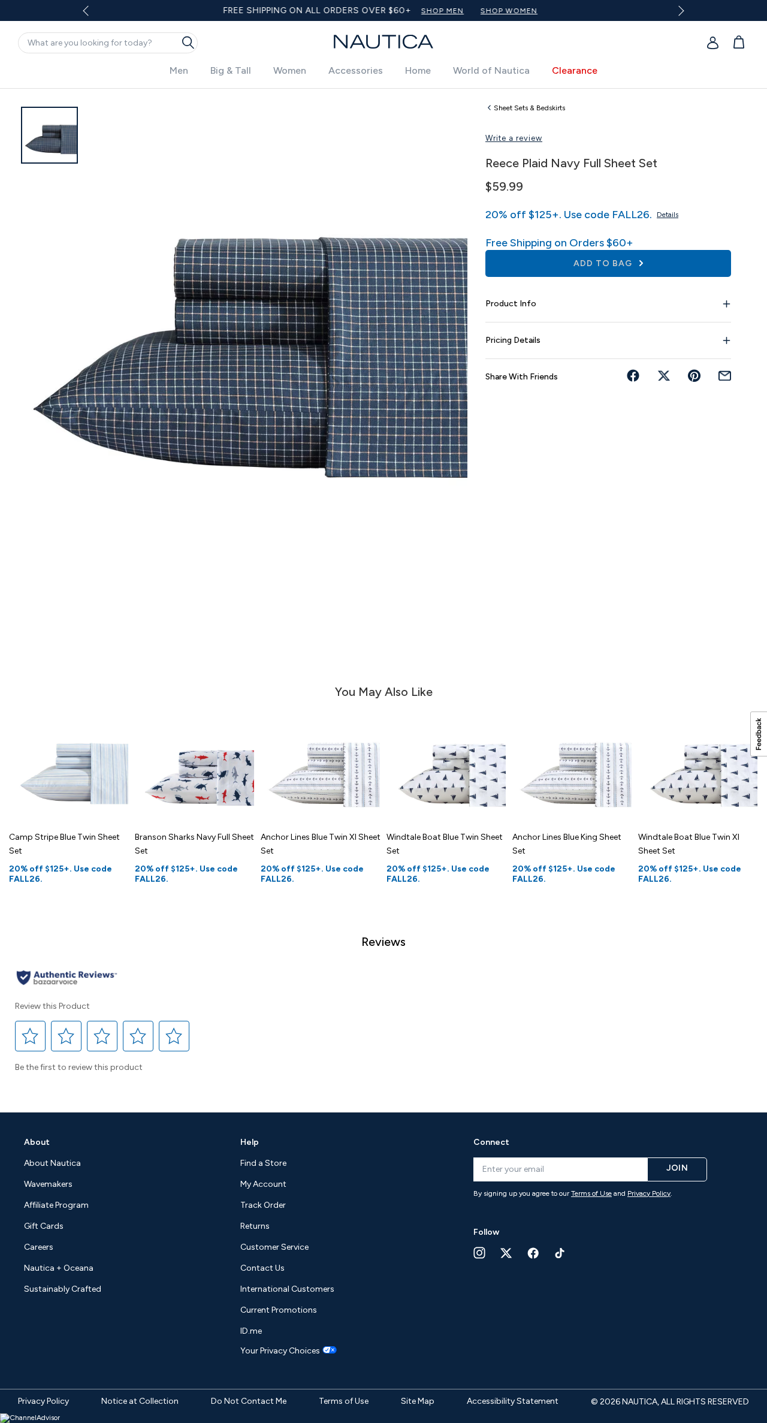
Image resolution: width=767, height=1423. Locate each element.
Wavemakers (48, 1184)
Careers (38, 1247)
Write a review (513, 138)
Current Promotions (278, 1310)
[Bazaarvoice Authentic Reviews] (67, 978)
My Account (263, 1184)
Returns (255, 1226)
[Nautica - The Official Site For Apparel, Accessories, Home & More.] (383, 41)
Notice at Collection (140, 1401)
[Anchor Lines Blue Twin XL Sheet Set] (320, 764)
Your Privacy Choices (280, 1351)
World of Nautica (491, 70)
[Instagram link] (479, 1253)
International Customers (287, 1289)
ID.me (251, 1331)
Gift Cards (44, 1226)
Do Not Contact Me (248, 1401)
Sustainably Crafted (62, 1289)
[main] (383, 594)
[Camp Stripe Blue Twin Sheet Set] (69, 764)
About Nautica (52, 1163)
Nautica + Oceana (58, 1268)
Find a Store (263, 1163)
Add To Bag (604, 263)
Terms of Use (591, 1193)
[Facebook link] (533, 1253)
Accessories (355, 70)
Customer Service (274, 1247)
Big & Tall (230, 70)
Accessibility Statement (512, 1401)
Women (289, 70)
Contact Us (262, 1268)
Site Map (417, 1401)
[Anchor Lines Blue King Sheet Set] (572, 764)
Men (179, 70)
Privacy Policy (649, 1193)
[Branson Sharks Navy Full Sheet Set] (194, 764)
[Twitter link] (506, 1253)
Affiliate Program (56, 1205)
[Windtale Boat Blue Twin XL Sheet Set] (698, 764)
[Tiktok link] (560, 1253)
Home (418, 70)
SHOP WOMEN (508, 11)
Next (679, 10)
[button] (31, 1036)
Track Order (263, 1205)
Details (667, 214)
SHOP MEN (442, 11)
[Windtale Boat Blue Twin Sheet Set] (446, 764)
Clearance (574, 70)
